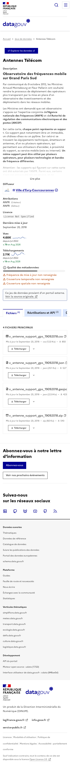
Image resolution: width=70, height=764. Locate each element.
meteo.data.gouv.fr (13, 618)
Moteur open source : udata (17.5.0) (21, 666)
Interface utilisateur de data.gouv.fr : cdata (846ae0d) (30, 672)
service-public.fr (13, 727)
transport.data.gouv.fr (14, 624)
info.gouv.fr (39, 720)
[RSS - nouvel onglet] (55, 511)
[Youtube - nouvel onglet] (35, 511)
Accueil (7, 39)
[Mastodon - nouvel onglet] (15, 511)
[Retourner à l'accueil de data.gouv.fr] (16, 23)
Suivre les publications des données (21, 550)
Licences (7, 737)
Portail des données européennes (20, 555)
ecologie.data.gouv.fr (14, 629)
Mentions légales (28, 743)
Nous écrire (9, 587)
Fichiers (13, 313)
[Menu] (65, 5)
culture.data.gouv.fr (13, 641)
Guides (6, 575)
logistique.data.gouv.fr (14, 647)
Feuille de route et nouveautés (18, 581)
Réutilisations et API (43, 312)
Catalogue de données (14, 544)
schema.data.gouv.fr (13, 561)
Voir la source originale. (19, 296)
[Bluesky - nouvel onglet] (25, 511)
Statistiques (9, 598)
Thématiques (9, 533)
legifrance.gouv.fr (14, 720)
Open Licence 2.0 (38, 759)
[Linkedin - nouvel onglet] (5, 511)
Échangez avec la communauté (19, 592)
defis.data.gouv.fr (12, 635)
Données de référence (14, 538)
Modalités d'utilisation (24, 737)
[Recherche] (56, 5)
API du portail (10, 661)
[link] (21, 51)
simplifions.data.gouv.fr (15, 612)
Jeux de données (23, 39)
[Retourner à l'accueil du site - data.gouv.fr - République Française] (39, 692)
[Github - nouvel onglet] (45, 511)
